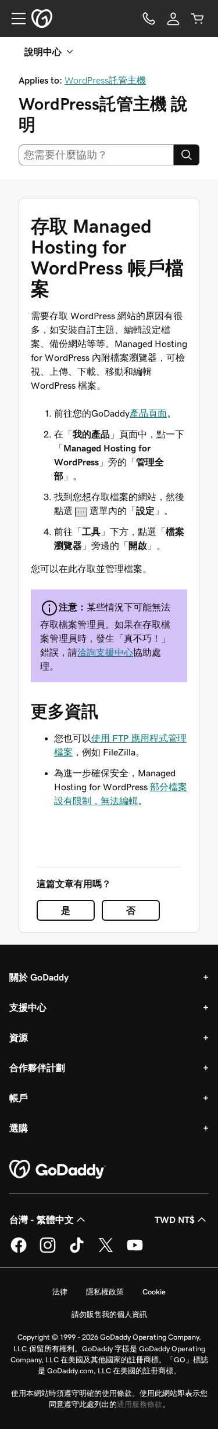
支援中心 (28, 1007)
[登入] (173, 19)
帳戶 (18, 1097)
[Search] (186, 154)
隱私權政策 (105, 1292)
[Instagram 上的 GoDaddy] (47, 1251)
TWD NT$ (175, 1219)
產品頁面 (148, 413)
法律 (59, 1292)
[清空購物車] (198, 18)
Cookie (154, 1292)
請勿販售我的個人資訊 (109, 1314)
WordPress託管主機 (105, 80)
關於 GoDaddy (39, 977)
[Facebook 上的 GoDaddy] (18, 1251)
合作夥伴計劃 (37, 1067)
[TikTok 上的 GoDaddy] (76, 1251)
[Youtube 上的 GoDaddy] (135, 1251)
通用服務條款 (139, 1404)
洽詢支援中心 (105, 652)
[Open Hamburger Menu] (14, 18)
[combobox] (96, 155)
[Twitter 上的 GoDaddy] (106, 1251)
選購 (18, 1128)
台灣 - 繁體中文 (41, 1219)
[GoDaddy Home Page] (57, 1170)
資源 (18, 1037)
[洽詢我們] (149, 19)
